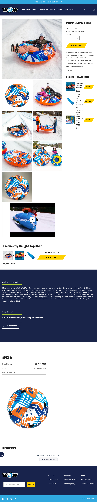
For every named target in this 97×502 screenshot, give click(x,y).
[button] (35, 10)
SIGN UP (31, 484)
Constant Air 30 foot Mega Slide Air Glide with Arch (79, 118)
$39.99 (78, 107)
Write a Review (50, 459)
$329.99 (79, 91)
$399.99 (79, 128)
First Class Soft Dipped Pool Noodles (79, 99)
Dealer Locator (53, 479)
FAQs (83, 475)
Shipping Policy (70, 479)
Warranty (67, 475)
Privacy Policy (86, 479)
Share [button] (70, 70)
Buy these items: (9, 264)
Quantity (68, 34)
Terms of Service (88, 484)
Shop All (51, 475)
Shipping (68, 31)
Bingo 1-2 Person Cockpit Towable (79, 85)
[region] (80, 105)
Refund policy (69, 484)
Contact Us (52, 484)
